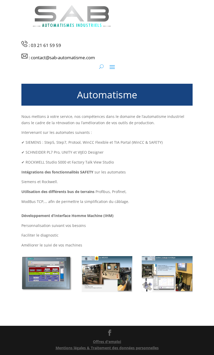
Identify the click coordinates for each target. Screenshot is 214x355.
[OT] (167, 290)
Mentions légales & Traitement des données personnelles (107, 347)
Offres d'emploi (107, 341)
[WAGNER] (107, 290)
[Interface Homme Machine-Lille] (46, 289)
